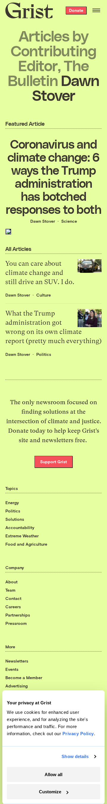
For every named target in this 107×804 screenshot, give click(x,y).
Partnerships (17, 614)
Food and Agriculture (26, 544)
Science (69, 221)
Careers (13, 606)
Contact (13, 598)
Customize (50, 791)
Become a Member (23, 677)
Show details (75, 756)
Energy (12, 502)
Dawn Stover (42, 221)
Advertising (16, 685)
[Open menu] (96, 10)
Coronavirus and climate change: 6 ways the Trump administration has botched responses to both (53, 176)
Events (11, 669)
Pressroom (16, 623)
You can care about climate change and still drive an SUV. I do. (39, 273)
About (11, 581)
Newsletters (16, 660)
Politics (43, 354)
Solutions (14, 519)
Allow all (53, 774)
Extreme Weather (22, 535)
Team (10, 590)
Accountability (19, 527)
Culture (43, 294)
